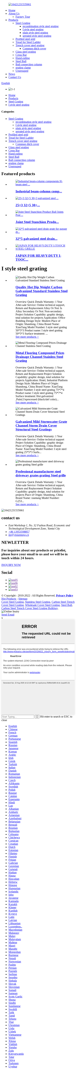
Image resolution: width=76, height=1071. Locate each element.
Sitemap (22, 598)
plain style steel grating (35, 32)
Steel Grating (23, 23)
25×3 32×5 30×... (28, 205)
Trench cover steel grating (30, 45)
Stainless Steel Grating (37, 601)
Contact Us (14, 77)
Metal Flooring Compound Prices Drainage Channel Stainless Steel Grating (40, 356)
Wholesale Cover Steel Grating (42, 605)
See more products (27, 336)
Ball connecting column (29, 64)
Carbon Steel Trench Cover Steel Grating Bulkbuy (29, 608)
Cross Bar (21, 54)
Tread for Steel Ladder (28, 42)
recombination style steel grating (41, 26)
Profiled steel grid (25, 38)
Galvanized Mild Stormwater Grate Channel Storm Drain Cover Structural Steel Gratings (41, 425)
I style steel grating (33, 29)
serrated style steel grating (37, 35)
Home (11, 10)
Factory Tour (23, 16)
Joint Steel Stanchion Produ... (37, 222)
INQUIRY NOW (11, 564)
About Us (13, 13)
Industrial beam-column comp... (39, 191)
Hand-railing (23, 58)
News (11, 73)
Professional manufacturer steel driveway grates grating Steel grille (41, 473)
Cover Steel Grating (12, 601)
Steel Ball (21, 61)
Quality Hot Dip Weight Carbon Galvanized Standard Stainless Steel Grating (42, 291)
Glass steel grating (26, 51)
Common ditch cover (34, 48)
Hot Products (8, 598)
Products (13, 19)
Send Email (7, 614)
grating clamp (23, 67)
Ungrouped (22, 70)
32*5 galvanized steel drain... (36, 239)
